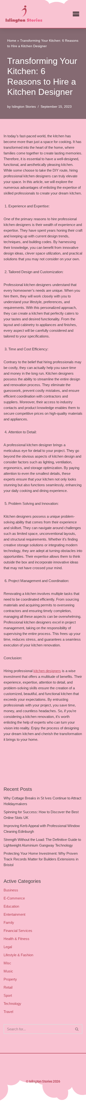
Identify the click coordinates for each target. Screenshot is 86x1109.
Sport (8, 995)
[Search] (77, 1029)
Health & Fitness (16, 939)
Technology (12, 1004)
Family (9, 922)
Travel (8, 1012)
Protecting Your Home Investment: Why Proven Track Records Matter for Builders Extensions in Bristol (41, 859)
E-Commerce (14, 898)
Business (11, 890)
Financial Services (18, 931)
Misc (7, 963)
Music (8, 971)
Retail (8, 987)
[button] (75, 14)
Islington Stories (24, 106)
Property (10, 979)
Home (11, 40)
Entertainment (14, 914)
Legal (8, 947)
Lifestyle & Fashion (18, 955)
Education (11, 906)
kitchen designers (47, 671)
